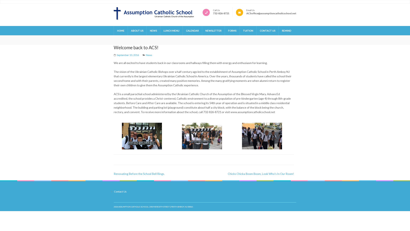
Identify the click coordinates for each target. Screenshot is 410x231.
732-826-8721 (221, 13)
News (153, 30)
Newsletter (213, 30)
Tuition (248, 30)
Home (120, 30)
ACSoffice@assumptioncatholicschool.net (271, 13)
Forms (232, 30)
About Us (137, 30)
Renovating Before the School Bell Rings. (139, 173)
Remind (286, 30)
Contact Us (267, 30)
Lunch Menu (171, 30)
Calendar (192, 30)
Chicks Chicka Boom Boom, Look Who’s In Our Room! (261, 173)
